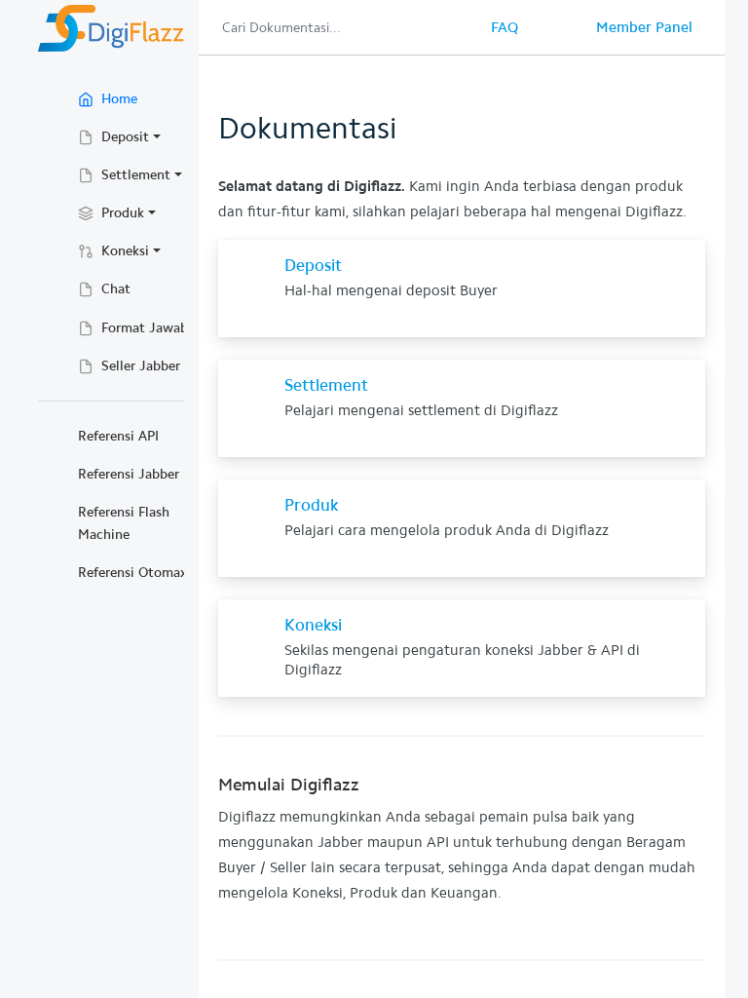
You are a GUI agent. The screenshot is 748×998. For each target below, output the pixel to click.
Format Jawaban (150, 328)
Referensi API (118, 436)
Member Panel (644, 27)
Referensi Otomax (132, 572)
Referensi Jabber (128, 474)
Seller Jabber (138, 366)
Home (144, 98)
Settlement (133, 175)
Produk (120, 213)
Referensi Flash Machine (123, 523)
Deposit (123, 137)
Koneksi (123, 251)
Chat (114, 289)
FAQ (504, 27)
